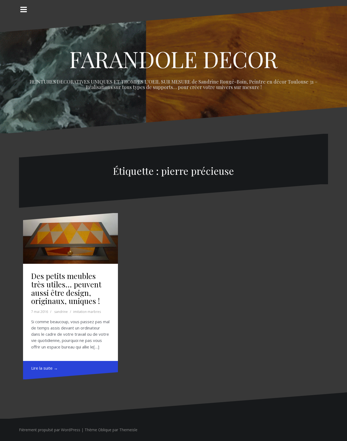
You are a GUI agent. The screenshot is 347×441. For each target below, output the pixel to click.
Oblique (104, 429)
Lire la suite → (44, 368)
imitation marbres (87, 311)
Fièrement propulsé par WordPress (49, 429)
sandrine (61, 311)
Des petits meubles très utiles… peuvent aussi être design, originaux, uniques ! (66, 288)
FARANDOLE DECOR (173, 59)
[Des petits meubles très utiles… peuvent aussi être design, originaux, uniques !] (70, 238)
